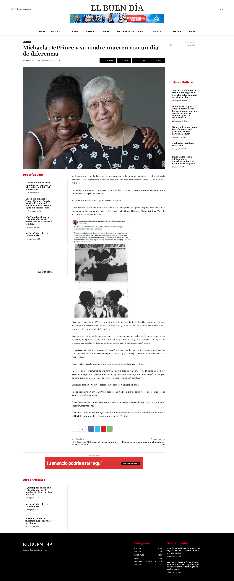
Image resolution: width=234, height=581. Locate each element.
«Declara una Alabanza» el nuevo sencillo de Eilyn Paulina (94, 443)
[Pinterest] (103, 429)
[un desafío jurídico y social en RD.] (60, 237)
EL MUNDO (27, 42)
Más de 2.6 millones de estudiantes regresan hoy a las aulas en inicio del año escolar (39, 186)
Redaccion (30, 60)
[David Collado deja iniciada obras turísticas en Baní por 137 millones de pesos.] (204, 160)
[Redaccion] (45, 260)
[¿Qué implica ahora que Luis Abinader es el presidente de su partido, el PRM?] (60, 221)
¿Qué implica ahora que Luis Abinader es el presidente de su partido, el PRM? (38, 220)
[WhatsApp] (110, 429)
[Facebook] (205, 9)
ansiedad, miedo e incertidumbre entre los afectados (38, 520)
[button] (221, 9)
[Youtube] (43, 555)
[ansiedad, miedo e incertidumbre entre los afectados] (60, 522)
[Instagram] (211, 9)
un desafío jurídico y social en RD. (36, 234)
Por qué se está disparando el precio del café (143, 443)
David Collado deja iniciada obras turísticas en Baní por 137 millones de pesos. (184, 160)
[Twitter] (216, 9)
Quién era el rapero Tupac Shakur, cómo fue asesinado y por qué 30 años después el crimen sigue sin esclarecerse (38, 203)
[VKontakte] (38, 555)
